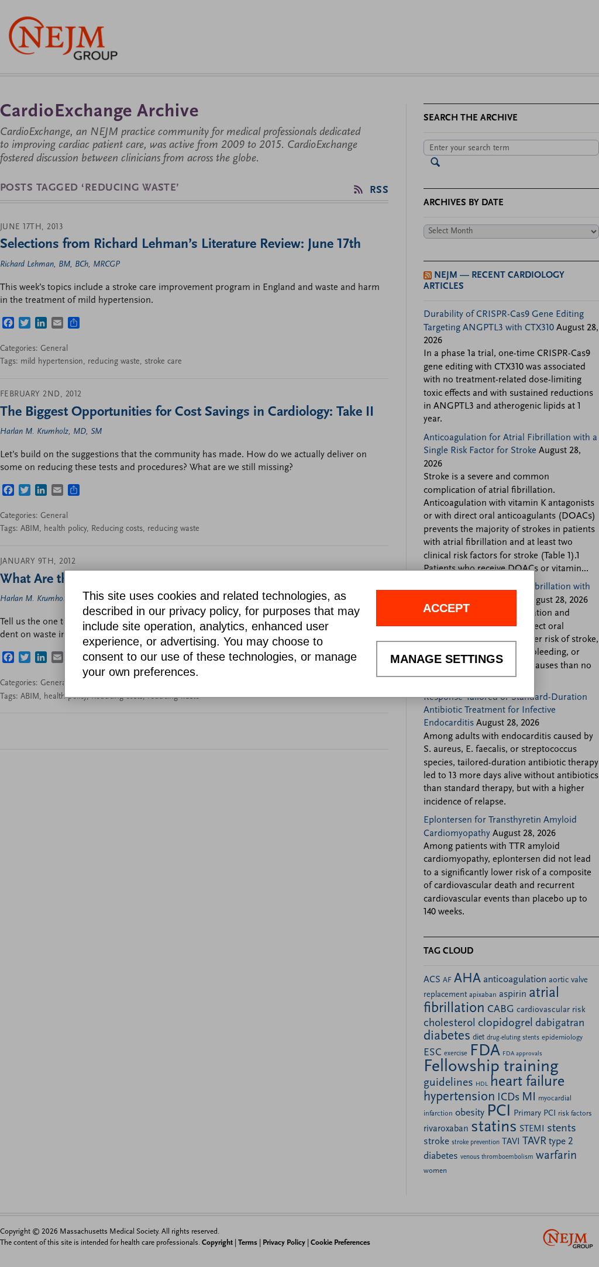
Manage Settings (446, 659)
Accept (446, 608)
